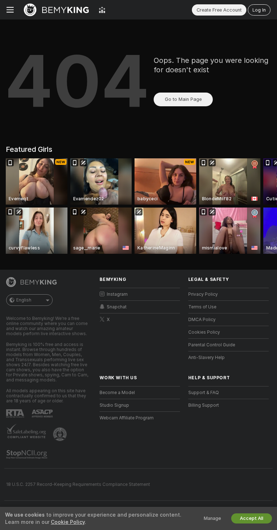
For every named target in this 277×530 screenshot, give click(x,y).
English (23, 300)
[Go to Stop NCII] (27, 454)
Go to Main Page (183, 99)
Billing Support (203, 405)
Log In (259, 10)
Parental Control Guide (211, 344)
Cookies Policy (204, 332)
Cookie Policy (68, 522)
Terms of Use (202, 306)
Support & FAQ (203, 392)
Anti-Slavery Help (206, 357)
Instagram (117, 294)
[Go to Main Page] (56, 10)
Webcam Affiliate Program (127, 417)
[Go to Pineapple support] (60, 434)
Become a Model (117, 392)
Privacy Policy (203, 294)
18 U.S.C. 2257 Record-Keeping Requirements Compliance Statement (78, 484)
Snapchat (117, 306)
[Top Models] (102, 10)
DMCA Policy (202, 319)
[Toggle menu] (10, 10)
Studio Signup (114, 405)
